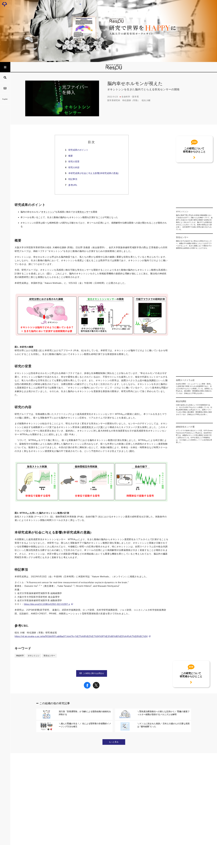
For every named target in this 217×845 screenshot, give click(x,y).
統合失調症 (150, 380)
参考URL (72, 185)
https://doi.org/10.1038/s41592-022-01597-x (47, 604)
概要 (70, 156)
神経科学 (20, 656)
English (5, 99)
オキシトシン (47, 212)
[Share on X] (96, 688)
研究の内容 (73, 167)
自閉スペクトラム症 (131, 380)
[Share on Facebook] (87, 688)
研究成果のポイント (78, 150)
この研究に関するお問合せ (93, 673)
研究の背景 (73, 161)
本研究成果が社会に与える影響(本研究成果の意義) (93, 173)
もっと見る (114, 742)
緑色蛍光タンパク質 (92, 427)
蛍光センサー (84, 212)
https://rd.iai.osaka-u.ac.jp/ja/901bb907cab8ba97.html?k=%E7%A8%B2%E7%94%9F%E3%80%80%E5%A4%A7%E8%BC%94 (81, 636)
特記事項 (72, 179)
